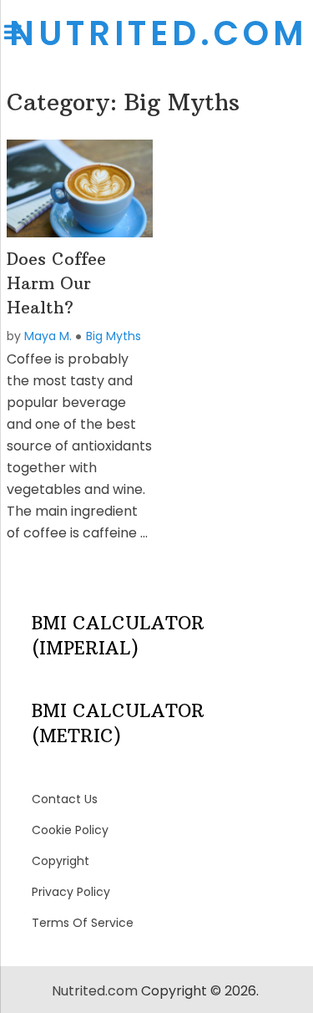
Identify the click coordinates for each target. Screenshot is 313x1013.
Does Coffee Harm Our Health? (56, 283)
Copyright (60, 861)
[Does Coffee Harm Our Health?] (80, 188)
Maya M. (48, 336)
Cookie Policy (70, 830)
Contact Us (65, 799)
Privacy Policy (71, 891)
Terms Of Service (83, 922)
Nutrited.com (158, 33)
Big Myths (113, 336)
